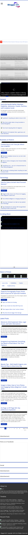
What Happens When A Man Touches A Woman (13, 309)
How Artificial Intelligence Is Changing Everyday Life (14, 198)
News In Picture (5, 272)
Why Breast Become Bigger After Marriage (12, 312)
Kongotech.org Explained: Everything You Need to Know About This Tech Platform (13, 343)
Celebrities (13, 283)
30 (19, 428)
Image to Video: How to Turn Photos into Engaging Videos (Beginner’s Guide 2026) (14, 387)
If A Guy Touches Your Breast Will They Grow (13, 305)
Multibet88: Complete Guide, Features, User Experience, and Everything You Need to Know (12, 527)
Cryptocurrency (11, 285)
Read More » (4, 114)
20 (16, 428)
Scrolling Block (5, 214)
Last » (25, 430)
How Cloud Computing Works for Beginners (6, 77)
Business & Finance (7, 140)
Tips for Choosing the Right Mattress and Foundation (12, 228)
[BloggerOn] (14, 4)
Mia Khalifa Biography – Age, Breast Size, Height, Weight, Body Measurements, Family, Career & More (13, 57)
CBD (3, 285)
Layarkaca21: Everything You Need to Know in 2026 (14, 118)
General (3, 99)
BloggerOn (3, 533)
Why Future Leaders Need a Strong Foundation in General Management (21, 65)
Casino (21, 283)
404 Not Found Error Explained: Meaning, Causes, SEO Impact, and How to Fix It (13, 524)
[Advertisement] (14, 23)
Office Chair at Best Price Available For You (10, 224)
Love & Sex (5, 283)
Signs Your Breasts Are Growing (10, 302)
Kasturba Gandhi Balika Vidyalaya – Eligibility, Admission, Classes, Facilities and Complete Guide (14, 106)
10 (14, 428)
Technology (4, 178)
